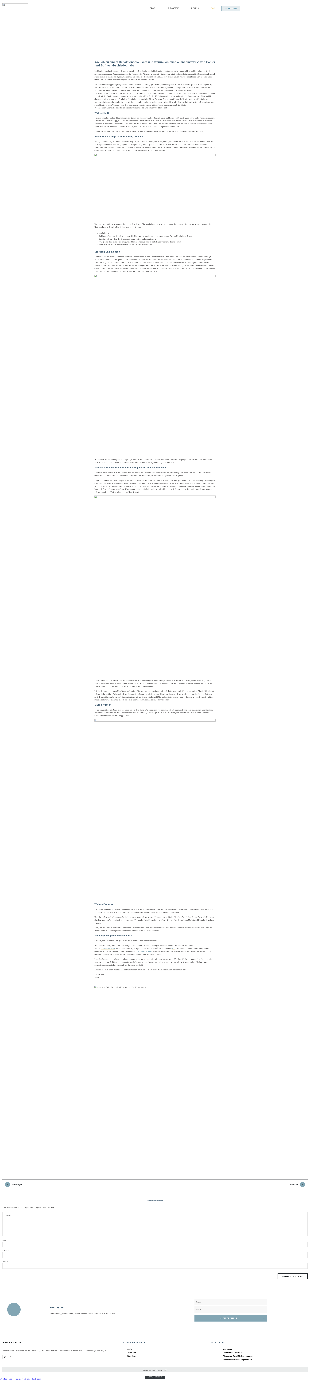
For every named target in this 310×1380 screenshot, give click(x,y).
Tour (173, 948)
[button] (237, 1359)
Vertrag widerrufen (155, 1377)
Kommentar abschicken (292, 1276)
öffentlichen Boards (143, 951)
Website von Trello (108, 948)
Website (5, 1261)
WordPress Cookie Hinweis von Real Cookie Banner (20, 1379)
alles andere (161, 30)
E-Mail (5, 1251)
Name (5, 1240)
